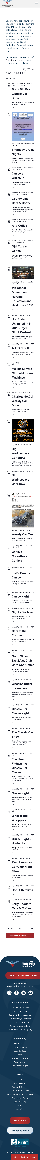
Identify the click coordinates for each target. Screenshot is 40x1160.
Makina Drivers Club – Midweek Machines (22, 373)
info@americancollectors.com (20, 986)
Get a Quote (20, 1120)
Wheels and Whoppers (20, 818)
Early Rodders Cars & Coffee (21, 906)
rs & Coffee (19, 225)
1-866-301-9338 (20, 983)
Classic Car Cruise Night (20, 711)
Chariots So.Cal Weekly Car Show (22, 400)
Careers (20, 1105)
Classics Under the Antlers (22, 686)
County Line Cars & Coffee (21, 200)
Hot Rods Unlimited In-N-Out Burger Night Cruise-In (22, 325)
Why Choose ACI (20, 1083)
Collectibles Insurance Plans (20, 1026)
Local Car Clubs (20, 1051)
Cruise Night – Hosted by (21, 841)
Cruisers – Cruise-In (19, 175)
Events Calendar (20, 1062)
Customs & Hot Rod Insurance (20, 1015)
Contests (20, 1055)
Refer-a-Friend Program (20, 1066)
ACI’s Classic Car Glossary (20, 1091)
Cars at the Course (19, 633)
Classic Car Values (20, 1047)
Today (20, 928)
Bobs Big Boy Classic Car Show (21, 93)
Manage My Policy (20, 1130)
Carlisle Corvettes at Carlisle (20, 556)
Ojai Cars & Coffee (19, 248)
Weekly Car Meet (23, 534)
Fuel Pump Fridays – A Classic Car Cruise (19, 765)
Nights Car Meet (23, 612)
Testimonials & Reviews (20, 1087)
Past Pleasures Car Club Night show (22, 866)
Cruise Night (20, 596)
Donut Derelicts (22, 890)
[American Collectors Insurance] (7, 3)
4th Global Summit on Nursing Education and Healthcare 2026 (22, 296)
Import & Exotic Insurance (20, 1022)
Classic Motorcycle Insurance (20, 1019)
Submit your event (14, 60)
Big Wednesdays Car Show (20, 453)
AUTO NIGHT (21, 348)
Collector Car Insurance (20, 1008)
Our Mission (20, 1080)
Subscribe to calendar (18, 935)
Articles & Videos (20, 1044)
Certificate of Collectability (20, 1058)
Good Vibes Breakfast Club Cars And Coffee (23, 660)
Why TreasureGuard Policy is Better (20, 1094)
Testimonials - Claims (20, 1098)
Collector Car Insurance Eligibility (20, 1030)
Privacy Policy (27, 1152)
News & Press (20, 1109)
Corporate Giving (20, 1102)
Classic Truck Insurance (20, 1011)
